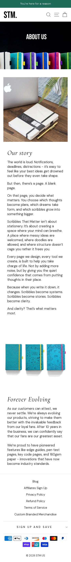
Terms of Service (35, 508)
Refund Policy (35, 501)
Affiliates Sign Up (35, 488)
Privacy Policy (35, 495)
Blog (35, 481)
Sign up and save (34, 527)
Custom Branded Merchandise (35, 514)
